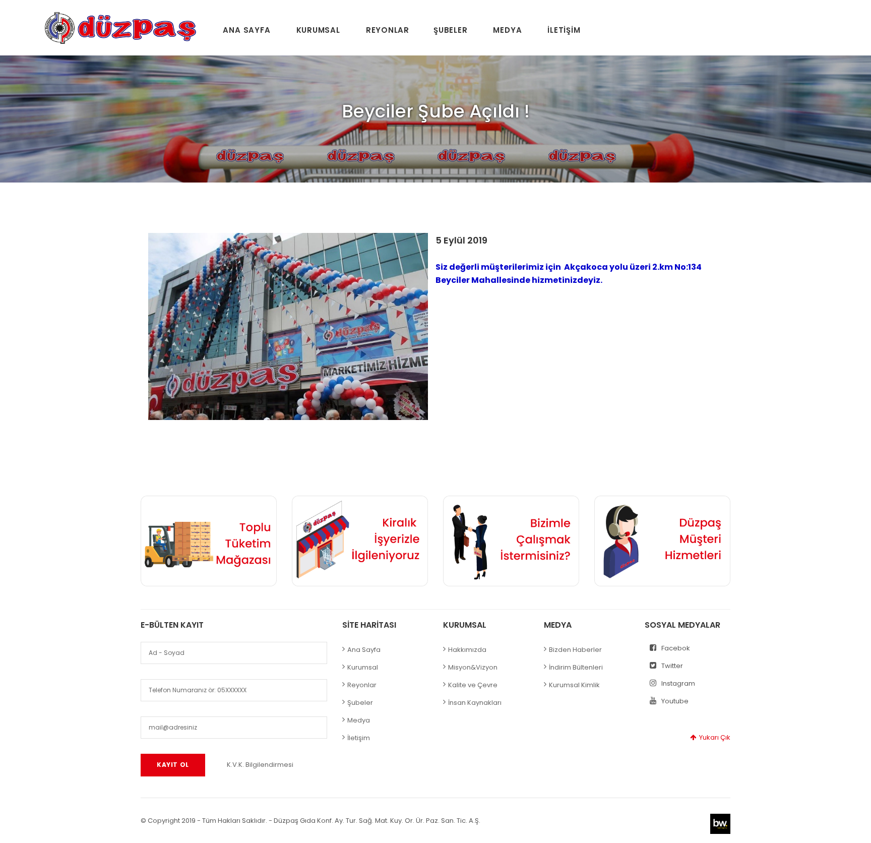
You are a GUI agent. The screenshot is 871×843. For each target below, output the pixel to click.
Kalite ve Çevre (472, 685)
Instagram (678, 683)
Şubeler (450, 30)
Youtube (675, 701)
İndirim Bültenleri (576, 667)
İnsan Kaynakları (475, 702)
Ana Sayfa (246, 30)
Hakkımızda (467, 649)
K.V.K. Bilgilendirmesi (260, 764)
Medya (507, 30)
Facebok (675, 648)
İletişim (563, 30)
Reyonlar (387, 30)
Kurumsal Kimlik (574, 685)
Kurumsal (318, 30)
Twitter (672, 666)
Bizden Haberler (575, 649)
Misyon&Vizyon (472, 667)
